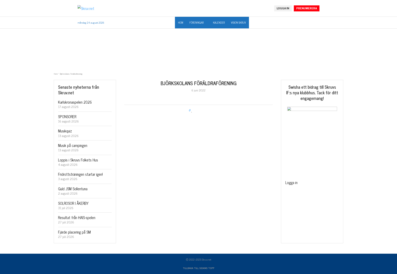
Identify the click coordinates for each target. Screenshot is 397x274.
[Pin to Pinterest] (201, 110)
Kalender (219, 22)
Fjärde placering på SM (74, 232)
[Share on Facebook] (196, 110)
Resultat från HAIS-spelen (76, 217)
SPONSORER (67, 116)
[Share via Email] (205, 110)
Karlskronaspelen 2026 (75, 102)
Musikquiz (65, 131)
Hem (180, 22)
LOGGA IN (283, 8)
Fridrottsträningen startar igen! (80, 174)
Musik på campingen (72, 145)
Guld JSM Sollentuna (72, 188)
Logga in (291, 182)
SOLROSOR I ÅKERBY (73, 203)
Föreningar (196, 22)
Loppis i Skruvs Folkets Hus (78, 160)
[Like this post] (191, 110)
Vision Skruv (238, 22)
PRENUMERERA (306, 8)
